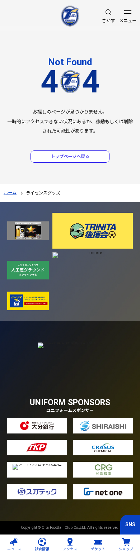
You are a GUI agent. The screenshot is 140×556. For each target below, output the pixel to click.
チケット (98, 549)
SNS (130, 524)
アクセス (70, 549)
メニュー (127, 20)
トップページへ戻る (70, 156)
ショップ (126, 549)
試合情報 (42, 549)
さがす (108, 20)
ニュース (14, 549)
